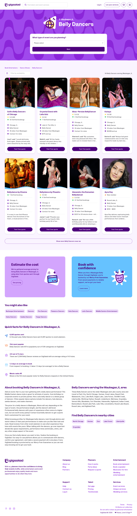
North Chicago (78, 421)
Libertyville (120, 421)
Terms (122, 504)
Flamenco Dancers (57, 311)
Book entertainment (121, 464)
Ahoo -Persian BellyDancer (84, 112)
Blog (64, 467)
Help (64, 486)
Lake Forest (108, 421)
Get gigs (91, 486)
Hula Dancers (73, 311)
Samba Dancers (26, 317)
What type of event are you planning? (49, 37)
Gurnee (90, 421)
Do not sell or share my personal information (116, 509)
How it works (93, 464)
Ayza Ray (109, 192)
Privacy (129, 504)
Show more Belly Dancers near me (68, 241)
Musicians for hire (120, 470)
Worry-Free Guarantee (98, 277)
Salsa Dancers (11, 317)
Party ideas (92, 467)
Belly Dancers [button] (76, 24)
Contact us (67, 489)
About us (66, 464)
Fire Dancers (42, 311)
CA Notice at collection (123, 507)
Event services (119, 486)
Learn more (84, 288)
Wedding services (120, 492)
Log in (99, 5)
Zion (98, 421)
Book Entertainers (11, 68)
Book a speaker (119, 467)
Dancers (31, 311)
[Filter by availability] (19, 73)
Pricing (90, 489)
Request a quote (94, 470)
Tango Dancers (41, 317)
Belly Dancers (37, 68)
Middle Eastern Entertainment (106, 311)
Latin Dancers (87, 311)
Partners (66, 470)
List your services (112, 5)
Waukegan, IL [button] (67, 19)
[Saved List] (123, 4)
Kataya (108, 112)
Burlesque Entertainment (15, 311)
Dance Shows (25, 68)
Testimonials (93, 492)
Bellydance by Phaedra (50, 192)
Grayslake (76, 427)
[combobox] (46, 5)
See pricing (17, 282)
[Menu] (129, 4)
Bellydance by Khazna (17, 192)
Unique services (119, 489)
